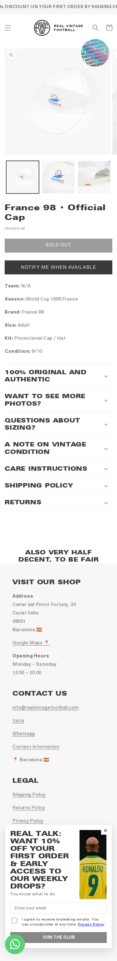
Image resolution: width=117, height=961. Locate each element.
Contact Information (35, 747)
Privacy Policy (27, 821)
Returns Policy (28, 808)
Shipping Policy (29, 795)
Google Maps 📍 (31, 643)
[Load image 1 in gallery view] (22, 177)
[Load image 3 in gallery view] (94, 177)
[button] (8, 28)
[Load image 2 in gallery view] (58, 177)
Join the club (58, 937)
